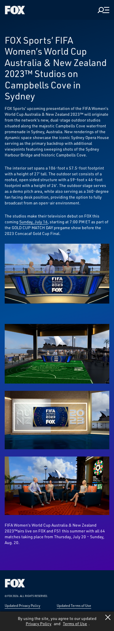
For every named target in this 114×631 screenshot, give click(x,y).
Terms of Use (75, 623)
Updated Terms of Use (74, 605)
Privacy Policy (38, 623)
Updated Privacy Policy (22, 605)
